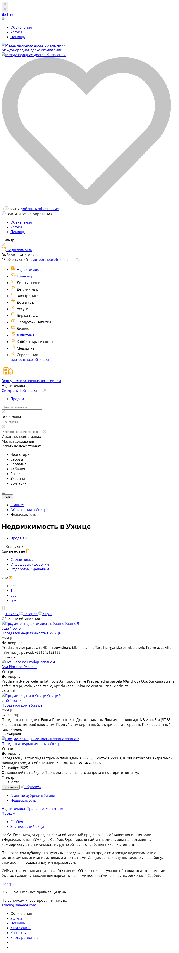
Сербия (16, 821)
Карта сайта (20, 927)
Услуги (16, 32)
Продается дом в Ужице (22, 705)
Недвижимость (23, 800)
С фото (13, 782)
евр (13, 585)
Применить (10, 787)
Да (4, 14)
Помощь (17, 37)
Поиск (7, 496)
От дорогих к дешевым (29, 569)
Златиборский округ (27, 826)
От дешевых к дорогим (29, 564)
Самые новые (22, 559)
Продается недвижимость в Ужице (31, 633)
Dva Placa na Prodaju (19, 666)
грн (13, 600)
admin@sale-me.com (19, 905)
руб (13, 595)
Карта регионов (24, 937)
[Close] (5, 9)
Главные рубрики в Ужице (32, 795)
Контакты (18, 932)
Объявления (21, 27)
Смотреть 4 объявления (22, 390)
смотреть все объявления (32, 359)
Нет (10, 14)
